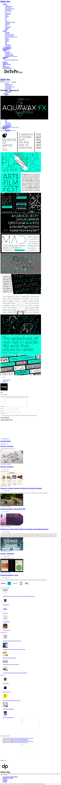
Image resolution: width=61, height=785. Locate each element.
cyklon (4, 739)
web (6, 18)
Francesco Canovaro (8, 127)
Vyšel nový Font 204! (6, 630)
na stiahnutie (7, 23)
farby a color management (10, 8)
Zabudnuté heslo (7, 64)
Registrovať (5, 63)
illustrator (7, 40)
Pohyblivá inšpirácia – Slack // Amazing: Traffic (11, 664)
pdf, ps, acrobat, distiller (9, 34)
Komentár (2, 406)
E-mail (2, 410)
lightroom (7, 41)
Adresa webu (2, 413)
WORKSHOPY (6, 57)
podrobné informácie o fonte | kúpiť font (8, 130)
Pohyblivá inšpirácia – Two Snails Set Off (12, 509)
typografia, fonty (8, 9)
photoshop (7, 39)
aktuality (6, 5)
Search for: (2, 80)
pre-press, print (8, 13)
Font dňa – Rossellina (6, 467)
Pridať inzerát (6, 66)
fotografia (7, 16)
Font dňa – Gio (5, 613)
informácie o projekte (8, 778)
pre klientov (7, 33)
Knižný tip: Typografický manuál (8, 717)
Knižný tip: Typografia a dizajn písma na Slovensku (11, 700)
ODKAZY (4, 50)
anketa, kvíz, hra (8, 7)
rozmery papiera (8, 45)
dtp (5, 12)
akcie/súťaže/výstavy (9, 6)
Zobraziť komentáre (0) (6, 419)
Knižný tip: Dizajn (6, 604)
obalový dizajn (7, 14)
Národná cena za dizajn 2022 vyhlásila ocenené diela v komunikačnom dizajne (24, 529)
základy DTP (7, 32)
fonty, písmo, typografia (9, 35)
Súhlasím (43, 784)
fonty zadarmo (7, 44)
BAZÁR (4, 58)
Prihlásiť (5, 62)
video (6, 25)
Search (14, 82)
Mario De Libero (15, 127)
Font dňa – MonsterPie (7, 553)
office (6, 43)
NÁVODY (5, 31)
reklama (5, 779)
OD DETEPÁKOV (6, 49)
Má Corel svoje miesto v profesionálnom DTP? (19, 739)
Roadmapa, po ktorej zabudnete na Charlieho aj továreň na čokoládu (21, 488)
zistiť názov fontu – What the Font (11, 56)
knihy (6, 17)
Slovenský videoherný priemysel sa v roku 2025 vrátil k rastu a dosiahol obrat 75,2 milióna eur (19, 596)
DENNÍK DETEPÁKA (7, 48)
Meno (1, 408)
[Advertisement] (30, 430)
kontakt (4, 781)
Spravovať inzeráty (7, 68)
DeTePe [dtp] (5, 1)
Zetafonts (6, 128)
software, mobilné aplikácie (10, 22)
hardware (7, 21)
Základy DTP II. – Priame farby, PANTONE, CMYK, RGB (22, 738)
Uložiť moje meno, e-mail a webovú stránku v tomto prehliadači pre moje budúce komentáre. (19, 415)
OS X (6, 42)
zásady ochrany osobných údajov (10, 776)
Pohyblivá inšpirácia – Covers (9, 575)
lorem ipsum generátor (9, 55)
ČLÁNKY (4, 4)
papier (6, 15)
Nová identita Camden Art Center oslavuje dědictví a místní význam (14, 649)
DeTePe (5, 93)
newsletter (5, 780)
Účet (4, 65)
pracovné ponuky (8, 26)
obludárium (7, 24)
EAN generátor (7, 51)
